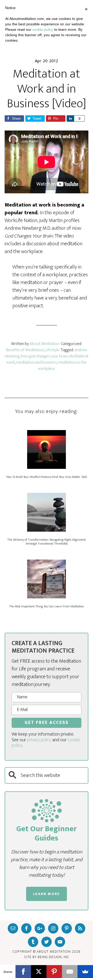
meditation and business (36, 362)
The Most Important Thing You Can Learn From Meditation (46, 606)
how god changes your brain (44, 356)
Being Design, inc (53, 957)
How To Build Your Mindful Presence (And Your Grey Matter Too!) (46, 476)
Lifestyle (52, 350)
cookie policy (42, 29)
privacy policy (39, 740)
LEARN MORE (46, 894)
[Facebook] (23, 971)
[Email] (70, 971)
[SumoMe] (85, 971)
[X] (39, 971)
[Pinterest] (54, 971)
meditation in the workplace (62, 365)
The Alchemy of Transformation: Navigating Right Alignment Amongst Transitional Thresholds (46, 541)
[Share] (70, 118)
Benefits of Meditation (25, 350)
